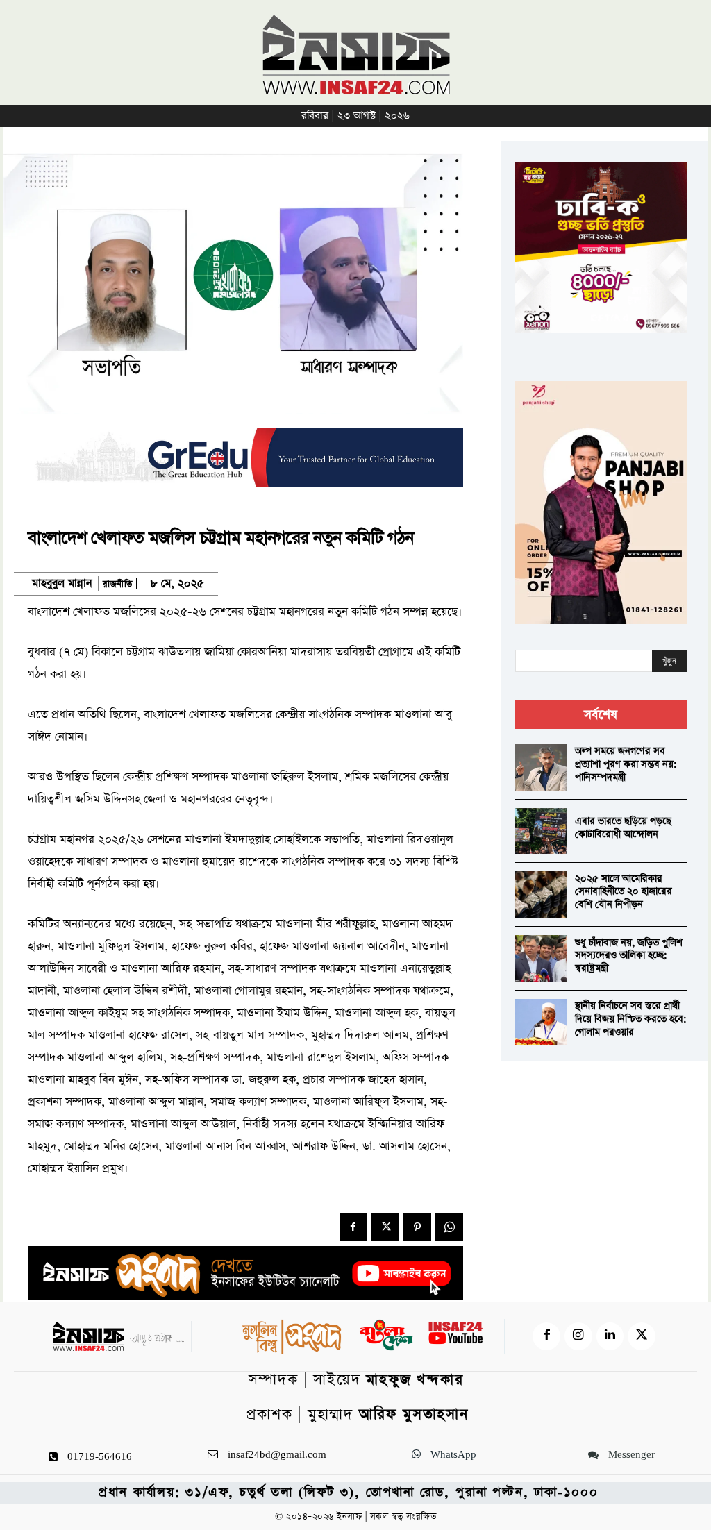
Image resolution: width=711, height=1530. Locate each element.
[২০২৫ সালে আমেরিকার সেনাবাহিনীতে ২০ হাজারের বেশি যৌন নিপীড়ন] (541, 894)
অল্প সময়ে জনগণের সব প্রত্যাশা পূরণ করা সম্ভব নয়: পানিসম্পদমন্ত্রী (626, 764)
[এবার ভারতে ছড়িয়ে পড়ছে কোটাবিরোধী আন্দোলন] (541, 831)
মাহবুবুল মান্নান (62, 583)
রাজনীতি (117, 584)
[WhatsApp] (449, 1227)
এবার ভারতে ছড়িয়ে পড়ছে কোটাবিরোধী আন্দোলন (623, 827)
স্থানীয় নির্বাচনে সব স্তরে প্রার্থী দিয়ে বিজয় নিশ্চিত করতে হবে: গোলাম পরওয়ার (631, 1019)
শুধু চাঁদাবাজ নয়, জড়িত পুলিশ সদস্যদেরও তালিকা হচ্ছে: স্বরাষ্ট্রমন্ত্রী (629, 955)
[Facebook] (353, 1227)
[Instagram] (578, 1336)
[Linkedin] (610, 1336)
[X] (385, 1227)
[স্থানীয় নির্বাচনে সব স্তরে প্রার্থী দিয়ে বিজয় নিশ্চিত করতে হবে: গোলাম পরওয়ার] (541, 1022)
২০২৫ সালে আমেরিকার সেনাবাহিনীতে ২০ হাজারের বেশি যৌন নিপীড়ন (623, 891)
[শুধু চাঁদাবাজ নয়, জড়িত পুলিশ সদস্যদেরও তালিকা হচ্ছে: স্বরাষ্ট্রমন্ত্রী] (541, 958)
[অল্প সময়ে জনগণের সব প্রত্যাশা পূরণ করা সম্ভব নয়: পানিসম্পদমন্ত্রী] (541, 767)
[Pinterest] (417, 1227)
